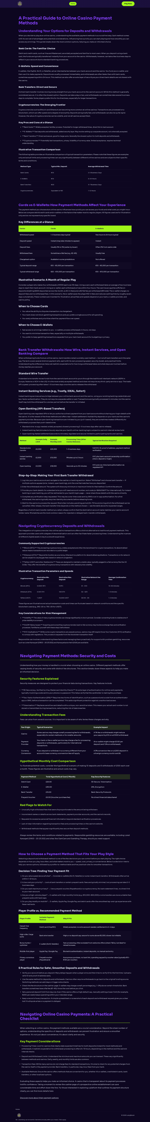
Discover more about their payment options (39, 1098)
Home (73, 4)
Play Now (128, 4)
